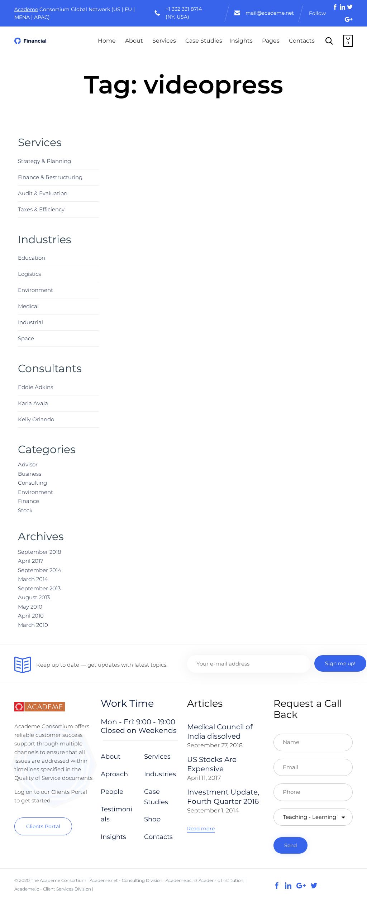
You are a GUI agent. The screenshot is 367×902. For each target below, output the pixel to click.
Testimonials (116, 814)
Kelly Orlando (36, 419)
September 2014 (39, 570)
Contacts (302, 40)
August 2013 (34, 597)
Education (31, 257)
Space (26, 338)
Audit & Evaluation (42, 193)
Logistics (29, 273)
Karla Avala (33, 403)
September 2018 (39, 551)
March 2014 (33, 579)
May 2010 (30, 606)
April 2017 (30, 560)
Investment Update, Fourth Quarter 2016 (223, 797)
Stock (25, 510)
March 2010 (33, 625)
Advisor (28, 464)
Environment (35, 290)
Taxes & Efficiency (41, 209)
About (134, 40)
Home (107, 40)
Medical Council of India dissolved (220, 731)
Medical (28, 306)
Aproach (114, 774)
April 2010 (31, 615)
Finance (28, 501)
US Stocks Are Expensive (212, 764)
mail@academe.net (270, 13)
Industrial (30, 322)
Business (29, 473)
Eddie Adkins (35, 387)
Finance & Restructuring (50, 177)
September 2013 (39, 588)
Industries (160, 774)
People (112, 792)
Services (164, 40)
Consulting (32, 482)
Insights (241, 40)
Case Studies (203, 40)
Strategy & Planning (44, 161)
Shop (152, 819)
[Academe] (30, 41)
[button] (43, 826)
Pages (271, 40)
